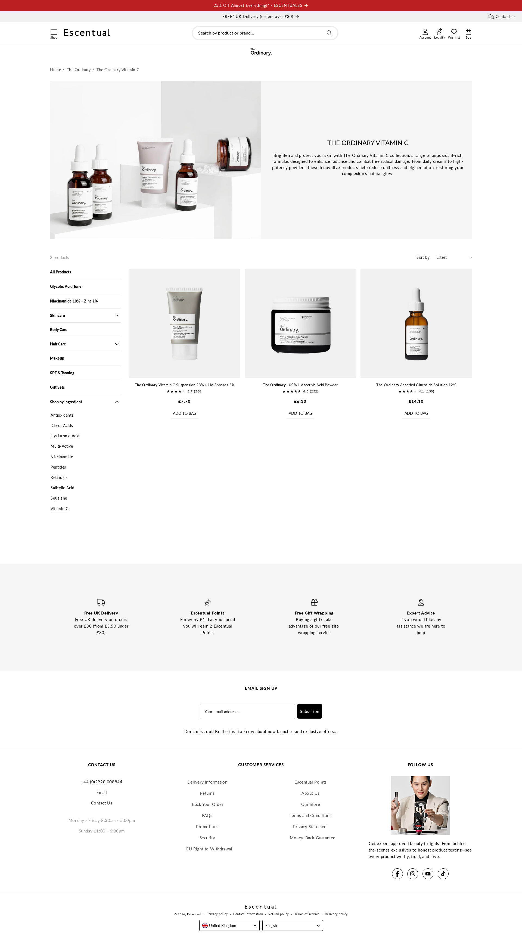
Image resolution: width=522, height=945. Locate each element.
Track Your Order (207, 804)
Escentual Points (310, 781)
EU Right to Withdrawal (209, 848)
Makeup (57, 358)
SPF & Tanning (62, 372)
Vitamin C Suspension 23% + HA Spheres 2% (185, 385)
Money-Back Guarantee (312, 837)
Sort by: (424, 257)
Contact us (505, 16)
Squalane (59, 498)
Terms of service (306, 914)
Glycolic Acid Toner (66, 286)
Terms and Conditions (311, 815)
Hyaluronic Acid (65, 435)
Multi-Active (62, 446)
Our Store (310, 804)
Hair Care (58, 344)
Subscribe (309, 711)
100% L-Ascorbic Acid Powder (300, 385)
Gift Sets (57, 387)
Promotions (207, 826)
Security (207, 837)
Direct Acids (62, 425)
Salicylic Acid (62, 487)
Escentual (194, 914)
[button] (54, 31)
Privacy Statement (310, 826)
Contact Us (102, 802)
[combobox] (265, 33)
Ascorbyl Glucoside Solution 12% (416, 385)
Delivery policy (336, 914)
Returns (207, 793)
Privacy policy (217, 914)
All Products (60, 272)
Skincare (57, 315)
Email (102, 792)
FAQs (207, 815)
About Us (311, 793)
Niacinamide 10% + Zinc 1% (74, 301)
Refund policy (278, 914)
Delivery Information (207, 781)
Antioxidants (62, 415)
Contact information (248, 914)
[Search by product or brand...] (329, 33)
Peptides (58, 467)
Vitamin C (59, 508)
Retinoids (59, 477)
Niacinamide (62, 456)
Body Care (58, 329)
